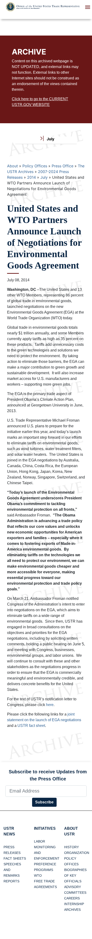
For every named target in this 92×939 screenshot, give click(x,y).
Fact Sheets (15, 858)
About (12, 166)
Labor (39, 841)
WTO (38, 875)
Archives (72, 910)
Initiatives (45, 828)
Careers (72, 898)
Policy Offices (34, 166)
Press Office (62, 166)
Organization (76, 853)
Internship (74, 904)
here (50, 705)
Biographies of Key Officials (75, 875)
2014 (31, 177)
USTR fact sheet (31, 726)
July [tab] (50, 139)
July (44, 177)
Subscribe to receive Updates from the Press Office (48, 775)
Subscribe (44, 802)
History (71, 847)
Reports (11, 881)
